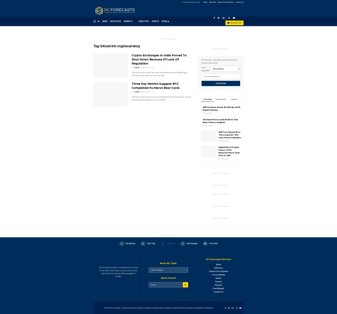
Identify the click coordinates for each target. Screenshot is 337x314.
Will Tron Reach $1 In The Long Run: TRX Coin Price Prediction (230, 135)
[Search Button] (185, 284)
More (164, 21)
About (205, 2)
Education (115, 21)
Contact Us (239, 2)
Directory (144, 21)
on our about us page (124, 273)
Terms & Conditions (145, 308)
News (104, 21)
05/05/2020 (146, 67)
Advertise (212, 2)
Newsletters (198, 308)
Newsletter (235, 23)
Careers (218, 282)
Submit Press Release (226, 2)
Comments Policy (178, 308)
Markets (128, 21)
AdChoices (208, 308)
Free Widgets (218, 288)
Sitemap (190, 308)
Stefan (136, 67)
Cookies (168, 308)
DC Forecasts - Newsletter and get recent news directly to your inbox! (219, 61)
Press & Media (218, 275)
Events (155, 21)
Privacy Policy (158, 308)
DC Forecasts (115, 308)
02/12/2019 (146, 92)
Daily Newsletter (206, 69)
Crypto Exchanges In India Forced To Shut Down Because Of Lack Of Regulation (159, 59)
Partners (218, 285)
